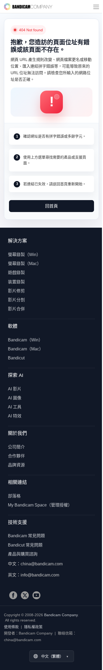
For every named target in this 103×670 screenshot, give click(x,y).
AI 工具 (14, 407)
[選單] (96, 6)
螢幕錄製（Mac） (24, 263)
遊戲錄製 (16, 272)
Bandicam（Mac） (25, 349)
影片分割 (16, 300)
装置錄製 (16, 282)
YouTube (36, 595)
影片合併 (16, 309)
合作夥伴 (16, 456)
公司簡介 (16, 447)
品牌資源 (16, 465)
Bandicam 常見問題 (26, 536)
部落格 (14, 496)
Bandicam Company (28, 6)
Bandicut (16, 358)
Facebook (13, 595)
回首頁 (51, 206)
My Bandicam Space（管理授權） (40, 505)
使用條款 (11, 627)
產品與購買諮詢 (23, 554)
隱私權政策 (33, 627)
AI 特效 (14, 416)
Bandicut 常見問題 (25, 545)
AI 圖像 (14, 398)
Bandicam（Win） (25, 340)
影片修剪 (16, 291)
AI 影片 (14, 389)
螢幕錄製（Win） (24, 254)
